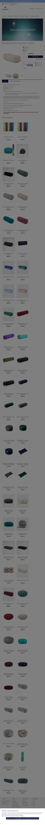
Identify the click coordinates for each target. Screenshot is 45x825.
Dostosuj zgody (23, 818)
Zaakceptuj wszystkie (33, 818)
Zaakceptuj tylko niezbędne (13, 818)
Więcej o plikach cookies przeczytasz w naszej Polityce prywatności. (13, 815)
